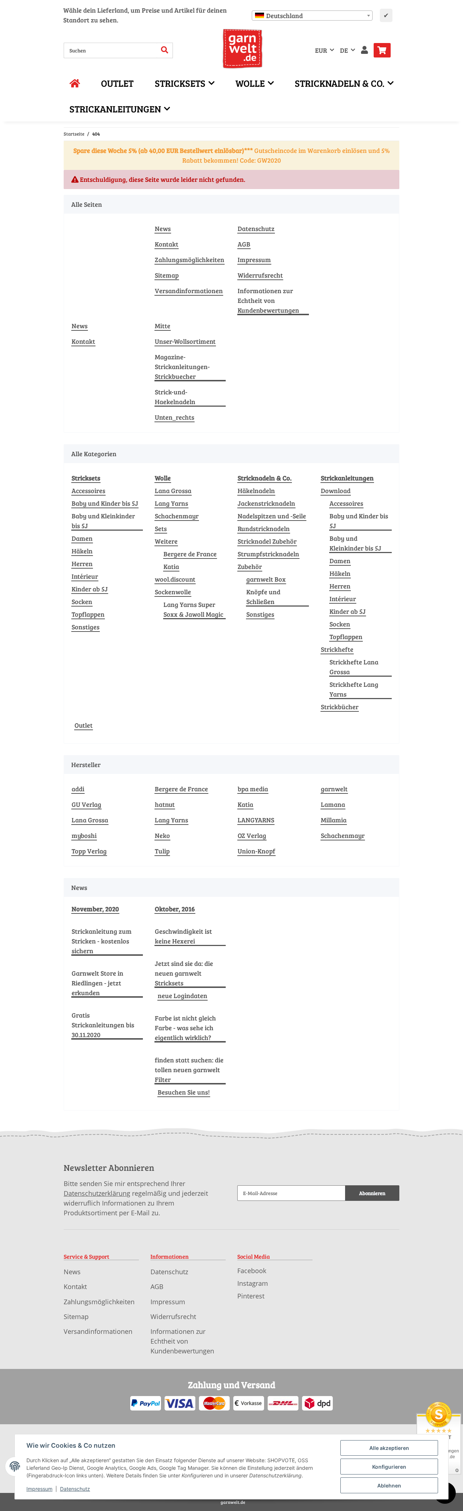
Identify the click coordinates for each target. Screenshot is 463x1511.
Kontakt (166, 244)
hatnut (165, 804)
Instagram (252, 1283)
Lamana (333, 804)
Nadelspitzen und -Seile (272, 515)
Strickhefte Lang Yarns (354, 689)
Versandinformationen (189, 290)
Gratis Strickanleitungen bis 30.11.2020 (103, 1025)
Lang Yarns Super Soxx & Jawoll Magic (193, 609)
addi (78, 788)
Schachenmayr (177, 515)
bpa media (253, 788)
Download (336, 490)
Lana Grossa (173, 490)
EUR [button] (321, 50)
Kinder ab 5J (90, 589)
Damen (82, 538)
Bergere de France (190, 553)
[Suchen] (165, 50)
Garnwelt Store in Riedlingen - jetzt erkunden (97, 983)
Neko (162, 835)
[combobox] (312, 15)
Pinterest (250, 1296)
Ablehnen (389, 1485)
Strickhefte (337, 649)
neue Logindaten (182, 995)
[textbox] (312, 15)
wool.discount (175, 579)
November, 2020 (95, 908)
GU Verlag (86, 804)
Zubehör (250, 566)
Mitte (162, 325)
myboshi (84, 835)
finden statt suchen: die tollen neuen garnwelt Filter (189, 1070)
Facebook (251, 1270)
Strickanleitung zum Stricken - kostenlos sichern (102, 941)
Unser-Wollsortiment (185, 341)
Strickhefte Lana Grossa (354, 667)
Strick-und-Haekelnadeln (175, 397)
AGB (244, 244)
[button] (364, 50)
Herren (82, 563)
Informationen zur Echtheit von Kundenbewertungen (268, 300)
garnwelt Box (266, 579)
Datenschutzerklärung (97, 1193)
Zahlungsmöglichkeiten (189, 259)
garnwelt (334, 788)
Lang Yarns (171, 503)
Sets (161, 528)
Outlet (84, 725)
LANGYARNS (256, 820)
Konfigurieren (389, 1467)
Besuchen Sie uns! (184, 1092)
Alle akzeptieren (389, 1448)
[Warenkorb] (385, 50)
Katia (171, 566)
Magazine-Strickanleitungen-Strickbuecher (182, 366)
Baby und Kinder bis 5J (105, 503)
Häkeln (82, 551)
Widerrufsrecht (260, 275)
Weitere (166, 541)
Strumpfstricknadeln (268, 553)
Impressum (254, 259)
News (163, 228)
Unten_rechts (174, 417)
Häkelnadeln (256, 490)
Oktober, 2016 (175, 908)
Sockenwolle (173, 591)
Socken (82, 601)
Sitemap (167, 275)
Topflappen (88, 614)
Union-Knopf (256, 851)
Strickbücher (339, 706)
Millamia (334, 820)
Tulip (162, 851)
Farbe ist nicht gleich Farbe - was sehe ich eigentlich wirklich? (185, 1028)
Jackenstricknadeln (266, 503)
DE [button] (344, 50)
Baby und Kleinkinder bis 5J (103, 520)
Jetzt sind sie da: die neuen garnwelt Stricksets (184, 973)
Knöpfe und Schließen (263, 596)
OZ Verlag (252, 835)
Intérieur (85, 576)
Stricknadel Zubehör (267, 541)
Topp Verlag (89, 851)
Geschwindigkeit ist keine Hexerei (183, 936)
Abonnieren (372, 1193)
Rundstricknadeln (264, 528)
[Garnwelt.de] (242, 49)
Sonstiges (85, 626)
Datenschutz (256, 228)
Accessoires (88, 490)
